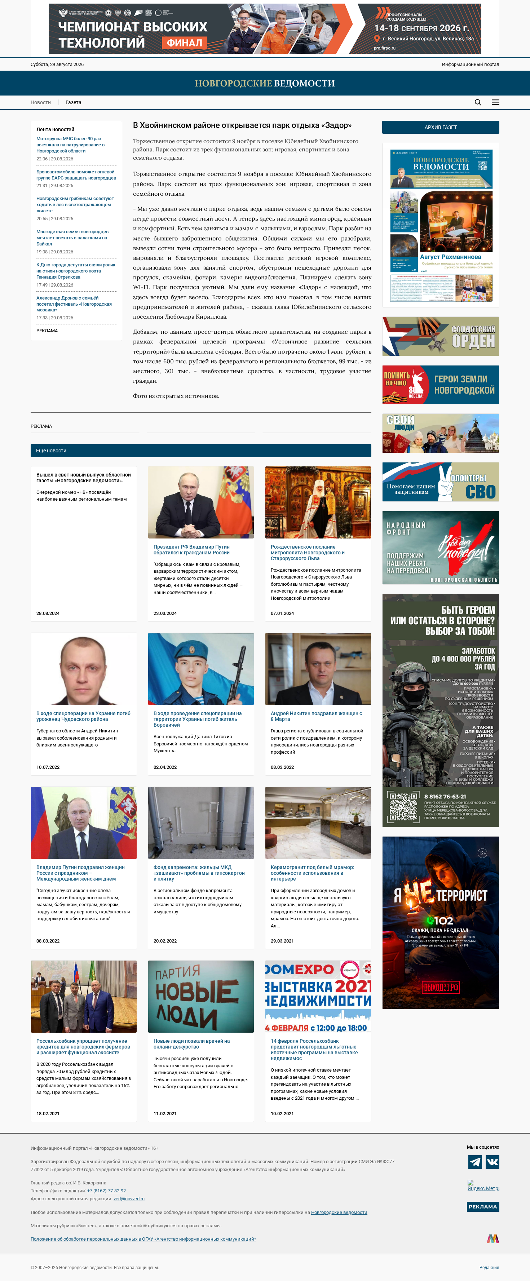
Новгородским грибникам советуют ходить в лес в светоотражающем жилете (75, 204)
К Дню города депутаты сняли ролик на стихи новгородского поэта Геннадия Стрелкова (75, 271)
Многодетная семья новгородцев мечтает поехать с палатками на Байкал (72, 238)
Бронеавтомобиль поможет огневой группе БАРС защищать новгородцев (76, 175)
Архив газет (441, 127)
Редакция (489, 1267)
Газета (73, 102)
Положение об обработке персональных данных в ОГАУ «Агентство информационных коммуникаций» (143, 1239)
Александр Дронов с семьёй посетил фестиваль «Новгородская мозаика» (74, 304)
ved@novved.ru (129, 1198)
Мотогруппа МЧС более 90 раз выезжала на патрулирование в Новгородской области (70, 145)
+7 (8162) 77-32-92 (106, 1190)
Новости (41, 102)
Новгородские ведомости (339, 1212)
